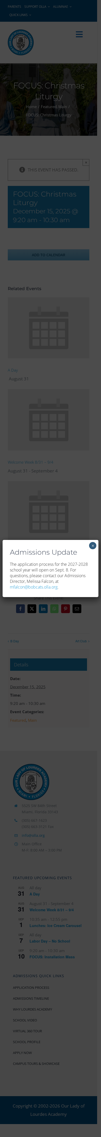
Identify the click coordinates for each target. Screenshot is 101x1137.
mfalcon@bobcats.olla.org (33, 587)
